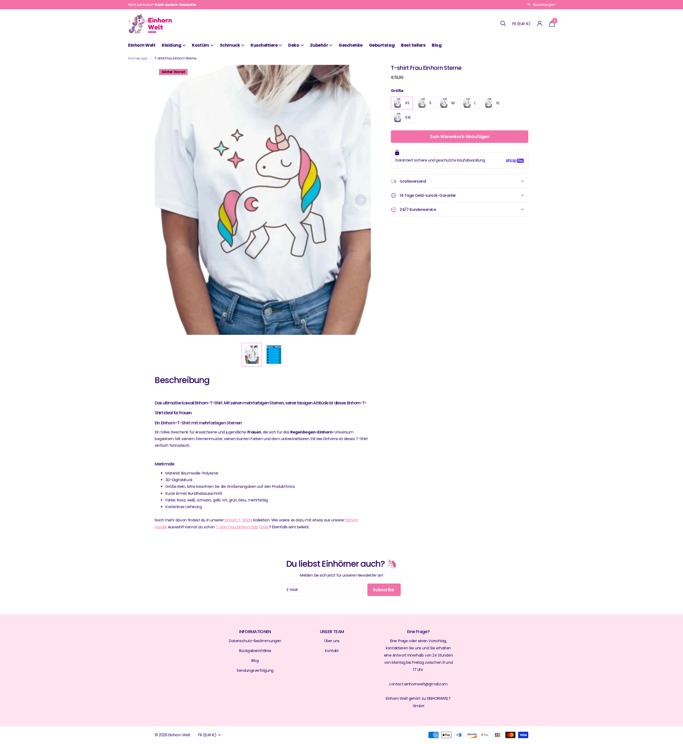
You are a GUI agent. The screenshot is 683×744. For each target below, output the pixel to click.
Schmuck (230, 45)
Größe (397, 90)
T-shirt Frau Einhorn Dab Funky (242, 527)
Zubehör (319, 45)
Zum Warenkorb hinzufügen (459, 137)
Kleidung (171, 45)
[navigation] (252, 355)
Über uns (332, 641)
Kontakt (332, 650)
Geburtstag (382, 45)
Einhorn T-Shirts (238, 520)
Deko (293, 45)
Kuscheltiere (264, 45)
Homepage (138, 58)
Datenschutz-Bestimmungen (255, 641)
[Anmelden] (540, 24)
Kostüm (200, 45)
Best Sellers (413, 45)
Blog (437, 45)
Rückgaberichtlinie (255, 650)
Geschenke (351, 45)
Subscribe (384, 590)
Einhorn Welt (141, 45)
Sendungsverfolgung (255, 670)
